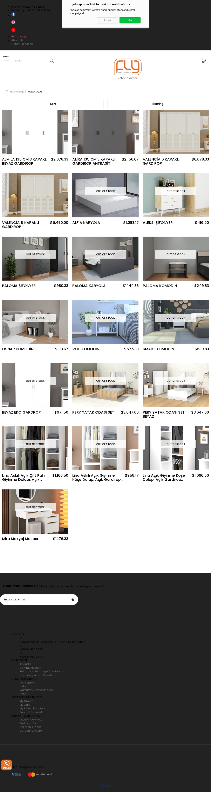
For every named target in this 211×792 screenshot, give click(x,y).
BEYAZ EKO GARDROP (21, 412)
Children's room (30, 727)
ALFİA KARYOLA (86, 223)
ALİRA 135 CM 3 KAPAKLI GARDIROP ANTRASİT (93, 161)
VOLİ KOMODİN (85, 349)
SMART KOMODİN (158, 349)
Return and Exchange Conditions (41, 671)
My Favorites (129, 78)
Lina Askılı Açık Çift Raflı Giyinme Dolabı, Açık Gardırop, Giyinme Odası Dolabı (25, 477)
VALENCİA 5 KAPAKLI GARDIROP (20, 225)
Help (23, 686)
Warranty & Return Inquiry (36, 690)
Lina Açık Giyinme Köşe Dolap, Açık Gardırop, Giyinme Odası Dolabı (164, 477)
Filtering (158, 104)
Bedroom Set (28, 723)
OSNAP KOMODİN (18, 349)
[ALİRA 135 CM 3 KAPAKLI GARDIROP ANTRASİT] (105, 132)
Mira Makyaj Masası (20, 539)
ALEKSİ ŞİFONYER (158, 223)
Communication (22, 44)
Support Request (31, 712)
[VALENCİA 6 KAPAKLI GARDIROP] (176, 132)
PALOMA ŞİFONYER (19, 286)
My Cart (25, 704)
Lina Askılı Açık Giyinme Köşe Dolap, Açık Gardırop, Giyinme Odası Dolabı (97, 477)
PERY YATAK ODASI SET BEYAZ (164, 414)
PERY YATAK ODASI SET (93, 412)
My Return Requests (33, 708)
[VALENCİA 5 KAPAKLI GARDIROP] (35, 195)
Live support (28, 682)
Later (107, 20)
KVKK (23, 693)
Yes (130, 20)
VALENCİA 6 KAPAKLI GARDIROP (161, 161)
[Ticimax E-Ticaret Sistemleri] (105, 786)
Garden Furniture (31, 730)
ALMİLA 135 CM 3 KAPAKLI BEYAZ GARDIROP (24, 161)
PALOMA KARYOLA (89, 286)
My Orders (26, 701)
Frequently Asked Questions (38, 675)
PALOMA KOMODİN (160, 286)
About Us (17, 40)
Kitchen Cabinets (31, 719)
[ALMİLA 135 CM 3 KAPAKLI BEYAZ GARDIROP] (35, 132)
